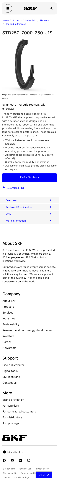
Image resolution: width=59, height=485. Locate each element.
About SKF (9, 300)
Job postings (10, 423)
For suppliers (10, 405)
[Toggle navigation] (8, 8)
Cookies (6, 477)
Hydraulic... (45, 20)
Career (6, 342)
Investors (8, 336)
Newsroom (9, 347)
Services (7, 312)
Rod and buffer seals (16, 24)
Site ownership (10, 473)
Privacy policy (42, 468)
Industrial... (30, 20)
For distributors (12, 417)
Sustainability (10, 324)
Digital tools (10, 370)
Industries (8, 318)
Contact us (9, 382)
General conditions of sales (34, 473)
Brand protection (13, 399)
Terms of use (25, 468)
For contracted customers (19, 411)
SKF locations (11, 376)
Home (6, 20)
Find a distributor (29, 177)
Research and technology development (27, 330)
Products (17, 20)
